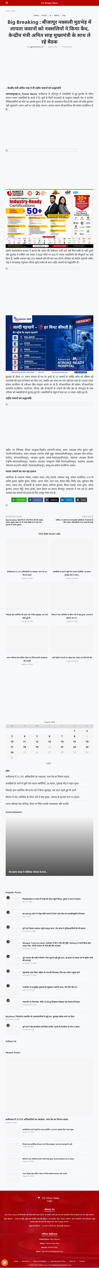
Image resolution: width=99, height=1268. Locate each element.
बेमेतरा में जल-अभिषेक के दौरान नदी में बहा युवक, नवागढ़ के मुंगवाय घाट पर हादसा (48, 1159)
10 (12, 741)
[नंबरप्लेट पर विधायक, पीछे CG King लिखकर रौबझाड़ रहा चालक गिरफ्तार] (13, 1005)
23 (87, 747)
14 (62, 741)
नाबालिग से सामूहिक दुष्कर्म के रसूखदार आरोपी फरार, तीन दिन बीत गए (50, 987)
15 (74, 741)
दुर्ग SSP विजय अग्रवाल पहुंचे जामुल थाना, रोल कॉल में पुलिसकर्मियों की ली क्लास (54, 928)
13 (49, 741)
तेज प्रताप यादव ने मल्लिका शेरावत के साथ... (28, 871)
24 (12, 752)
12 (37, 741)
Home (8, 11)
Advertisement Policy (58, 1261)
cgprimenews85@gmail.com (52, 1251)
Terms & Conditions (40, 1261)
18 (24, 747)
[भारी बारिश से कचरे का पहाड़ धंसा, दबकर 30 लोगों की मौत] (72, 639)
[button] (8, 846)
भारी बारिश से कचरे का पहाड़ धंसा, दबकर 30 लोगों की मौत (72, 657)
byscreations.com (65, 1265)
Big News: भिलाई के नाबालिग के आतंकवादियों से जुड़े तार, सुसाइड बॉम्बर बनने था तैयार (40, 1016)
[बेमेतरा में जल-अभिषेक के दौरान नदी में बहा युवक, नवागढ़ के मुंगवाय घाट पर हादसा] (72, 596)
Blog (13, 11)
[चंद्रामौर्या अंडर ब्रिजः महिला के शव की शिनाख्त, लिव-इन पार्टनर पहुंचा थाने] (13, 976)
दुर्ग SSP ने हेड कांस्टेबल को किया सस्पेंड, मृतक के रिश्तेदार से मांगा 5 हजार (51, 1026)
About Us (72, 1261)
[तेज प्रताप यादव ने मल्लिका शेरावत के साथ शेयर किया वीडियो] (49, 846)
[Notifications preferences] (4, 1262)
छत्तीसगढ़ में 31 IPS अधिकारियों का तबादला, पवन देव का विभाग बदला (37, 1119)
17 (12, 747)
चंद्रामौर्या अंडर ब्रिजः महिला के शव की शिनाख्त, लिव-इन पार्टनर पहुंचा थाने (51, 972)
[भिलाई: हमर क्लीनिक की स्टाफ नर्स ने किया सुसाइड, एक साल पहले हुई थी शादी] (27, 596)
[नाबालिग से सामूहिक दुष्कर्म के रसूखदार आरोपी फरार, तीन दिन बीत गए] (13, 990)
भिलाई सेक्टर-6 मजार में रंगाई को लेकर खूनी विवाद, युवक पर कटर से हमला (52, 899)
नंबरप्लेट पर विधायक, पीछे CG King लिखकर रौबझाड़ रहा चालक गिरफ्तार (51, 1001)
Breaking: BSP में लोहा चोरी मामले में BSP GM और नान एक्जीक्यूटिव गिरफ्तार (54, 913)
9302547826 (53, 1247)
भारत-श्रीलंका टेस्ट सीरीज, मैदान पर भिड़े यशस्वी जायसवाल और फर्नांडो (45, 1173)
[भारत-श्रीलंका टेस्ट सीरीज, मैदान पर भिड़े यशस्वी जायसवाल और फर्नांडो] (27, 639)
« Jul (48, 763)
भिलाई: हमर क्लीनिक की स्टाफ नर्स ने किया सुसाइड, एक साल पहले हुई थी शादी (47, 1144)
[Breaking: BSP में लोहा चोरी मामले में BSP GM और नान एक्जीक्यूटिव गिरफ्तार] (13, 917)
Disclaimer (25, 1261)
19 (37, 747)
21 (62, 747)
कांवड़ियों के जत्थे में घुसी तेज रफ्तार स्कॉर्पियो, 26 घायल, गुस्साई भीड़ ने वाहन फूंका (48, 1129)
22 (74, 747)
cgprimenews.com (36, 47)
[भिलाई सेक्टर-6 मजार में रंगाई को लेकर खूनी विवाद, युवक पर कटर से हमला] (13, 902)
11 (24, 741)
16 (87, 741)
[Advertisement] (49, 68)
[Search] (92, 3)
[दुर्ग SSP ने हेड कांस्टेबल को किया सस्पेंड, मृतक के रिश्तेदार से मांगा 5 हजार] (13, 1030)
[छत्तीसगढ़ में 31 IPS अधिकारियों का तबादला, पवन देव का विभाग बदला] (27, 553)
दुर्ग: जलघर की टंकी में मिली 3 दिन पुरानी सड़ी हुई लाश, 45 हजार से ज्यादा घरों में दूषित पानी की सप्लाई (58, 959)
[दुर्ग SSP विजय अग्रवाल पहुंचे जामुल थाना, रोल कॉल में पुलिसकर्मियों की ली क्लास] (13, 932)
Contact (82, 1261)
